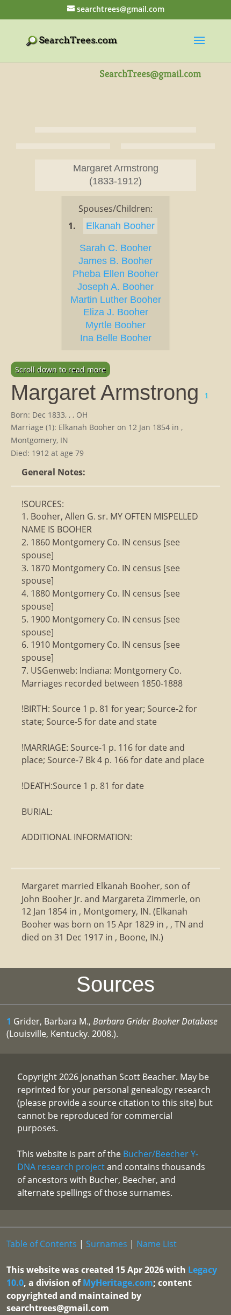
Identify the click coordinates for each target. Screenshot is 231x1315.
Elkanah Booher (120, 225)
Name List (156, 1244)
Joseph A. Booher (115, 286)
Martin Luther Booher (115, 299)
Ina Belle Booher (115, 338)
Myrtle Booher (115, 325)
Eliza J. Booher (115, 312)
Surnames (106, 1244)
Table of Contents (41, 1244)
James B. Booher (115, 260)
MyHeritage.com (118, 1283)
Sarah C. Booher (115, 248)
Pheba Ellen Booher (115, 273)
